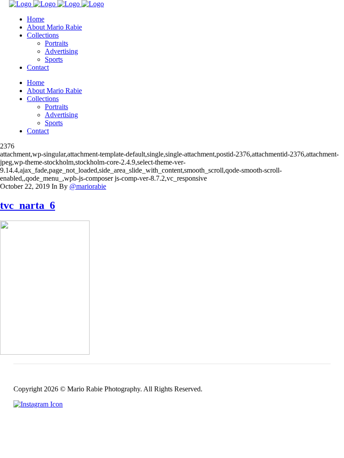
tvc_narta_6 (27, 205)
